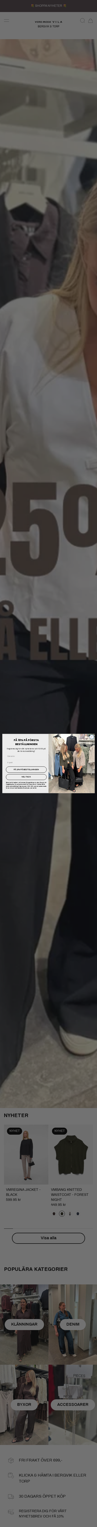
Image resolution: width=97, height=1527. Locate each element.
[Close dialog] (92, 737)
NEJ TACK (26, 777)
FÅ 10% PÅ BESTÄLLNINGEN (26, 769)
